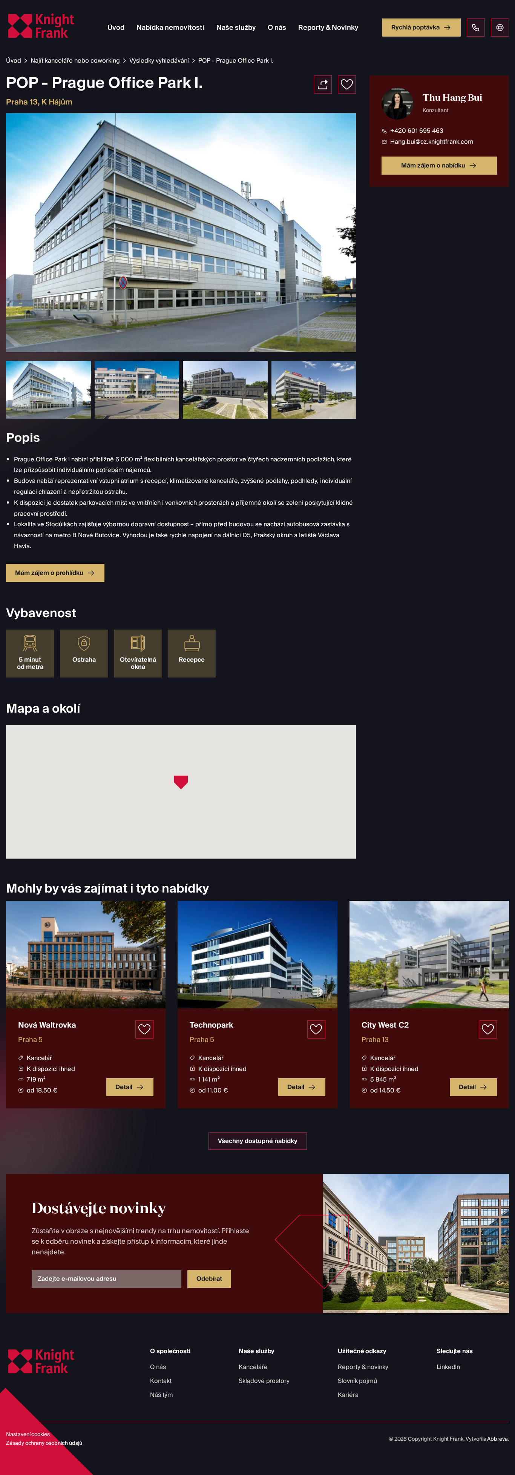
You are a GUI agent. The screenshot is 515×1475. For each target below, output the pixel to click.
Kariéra (348, 1395)
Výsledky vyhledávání (159, 60)
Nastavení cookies (28, 1434)
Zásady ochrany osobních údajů (44, 1443)
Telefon (476, 27)
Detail (123, 1087)
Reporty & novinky (363, 1367)
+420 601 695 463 (416, 131)
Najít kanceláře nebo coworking (75, 60)
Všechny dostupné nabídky (257, 1141)
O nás (277, 28)
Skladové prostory (264, 1381)
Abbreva (497, 1439)
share (323, 84)
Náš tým (161, 1395)
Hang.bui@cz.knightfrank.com (432, 141)
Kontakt (161, 1381)
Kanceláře (253, 1367)
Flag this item (347, 84)
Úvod (115, 28)
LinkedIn (448, 1367)
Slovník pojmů (357, 1381)
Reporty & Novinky (328, 28)
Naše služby (236, 28)
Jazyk (500, 27)
